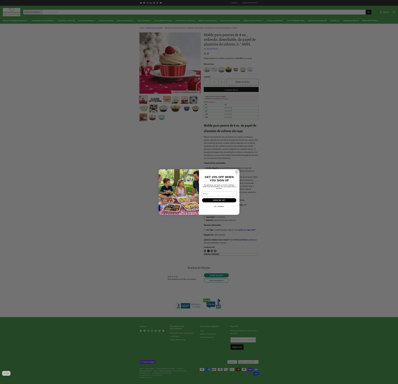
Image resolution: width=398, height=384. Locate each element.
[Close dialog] (236, 171)
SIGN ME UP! (219, 200)
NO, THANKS (219, 206)
